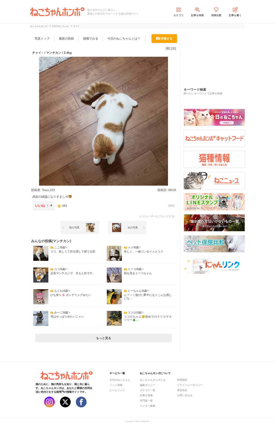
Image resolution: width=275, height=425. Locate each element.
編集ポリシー (147, 385)
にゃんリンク (117, 390)
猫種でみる (90, 38)
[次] (173, 48)
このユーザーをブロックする (157, 216)
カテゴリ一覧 (147, 390)
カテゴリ (178, 15)
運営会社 (182, 390)
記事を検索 (197, 15)
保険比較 (216, 15)
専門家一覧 (146, 400)
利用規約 (182, 379)
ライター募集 (147, 405)
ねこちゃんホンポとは (153, 379)
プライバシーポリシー (190, 385)
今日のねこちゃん (120, 379)
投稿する (166, 38)
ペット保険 (116, 385)
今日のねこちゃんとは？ (124, 38)
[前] (168, 48)
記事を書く (235, 15)
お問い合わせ (184, 395)
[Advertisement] (216, 56)
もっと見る (103, 338)
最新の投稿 (66, 38)
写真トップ (42, 38)
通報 (171, 205)
